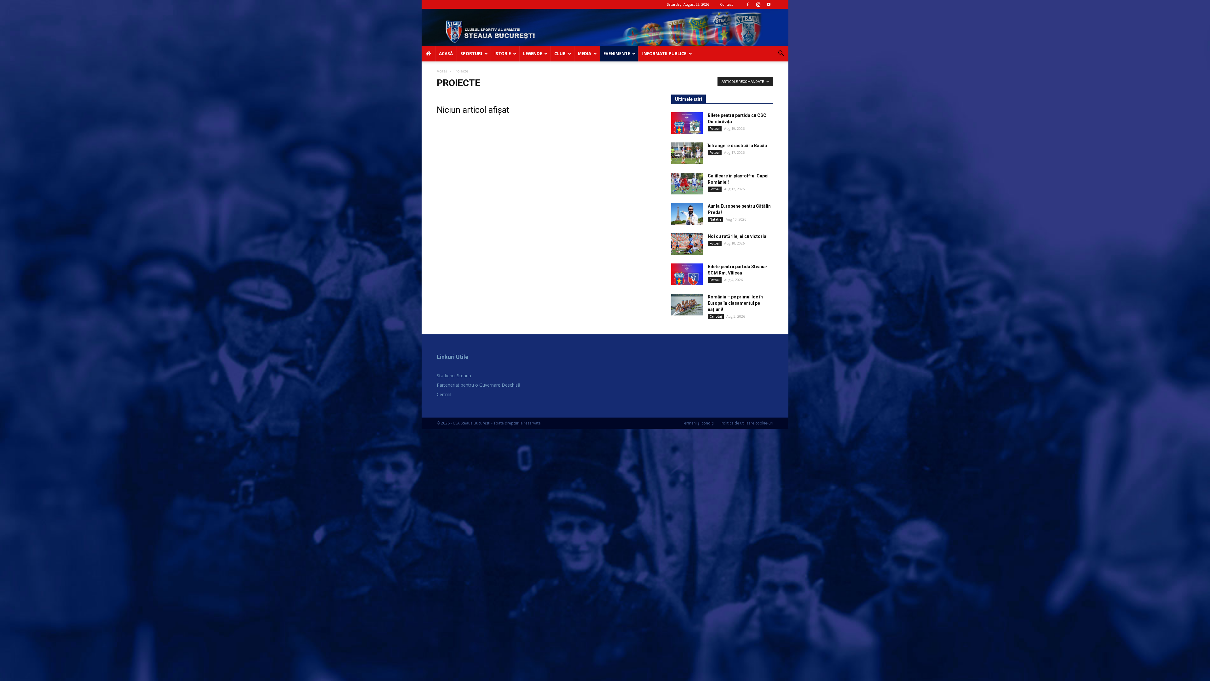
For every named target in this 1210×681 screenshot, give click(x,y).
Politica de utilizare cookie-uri (747, 423)
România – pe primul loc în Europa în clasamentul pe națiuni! (735, 303)
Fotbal (715, 128)
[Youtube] (768, 4)
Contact (726, 4)
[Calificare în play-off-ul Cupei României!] (687, 183)
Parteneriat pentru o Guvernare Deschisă (478, 385)
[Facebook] (747, 4)
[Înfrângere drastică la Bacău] (687, 153)
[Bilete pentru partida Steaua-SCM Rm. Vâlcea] (687, 274)
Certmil (444, 394)
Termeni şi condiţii (698, 423)
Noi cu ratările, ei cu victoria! (738, 236)
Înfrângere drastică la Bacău (737, 145)
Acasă (442, 71)
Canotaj (716, 316)
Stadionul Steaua (454, 375)
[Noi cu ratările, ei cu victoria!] (687, 244)
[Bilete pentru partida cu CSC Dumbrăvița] (687, 123)
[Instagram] (758, 4)
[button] (780, 54)
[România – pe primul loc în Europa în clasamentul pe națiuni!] (687, 304)
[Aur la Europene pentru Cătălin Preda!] (687, 214)
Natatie (715, 219)
